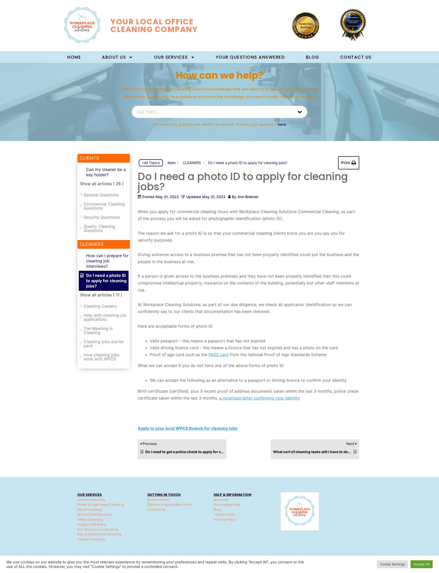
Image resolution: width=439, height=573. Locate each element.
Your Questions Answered (250, 57)
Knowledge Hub (227, 504)
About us (114, 57)
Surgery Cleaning (91, 524)
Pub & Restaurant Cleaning (99, 534)
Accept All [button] (422, 564)
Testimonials (224, 514)
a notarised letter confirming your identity (259, 398)
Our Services (171, 57)
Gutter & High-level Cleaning (100, 504)
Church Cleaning (91, 499)
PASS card (219, 354)
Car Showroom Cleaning (97, 529)
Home (74, 57)
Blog (312, 57)
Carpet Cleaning (91, 539)
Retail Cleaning (89, 509)
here (282, 124)
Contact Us (356, 57)
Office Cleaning (90, 519)
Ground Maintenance (94, 514)
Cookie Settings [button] (392, 564)
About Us (221, 499)
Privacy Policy (225, 519)
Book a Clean (158, 499)
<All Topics (151, 163)
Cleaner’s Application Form (169, 504)
